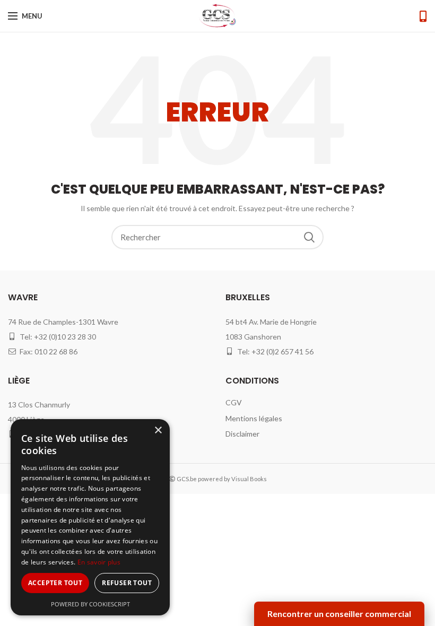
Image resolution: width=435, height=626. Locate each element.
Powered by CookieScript (90, 604)
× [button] (158, 430)
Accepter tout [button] (55, 582)
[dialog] (90, 517)
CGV (233, 402)
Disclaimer (242, 433)
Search (309, 237)
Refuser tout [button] (127, 582)
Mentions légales (253, 418)
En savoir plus (98, 562)
